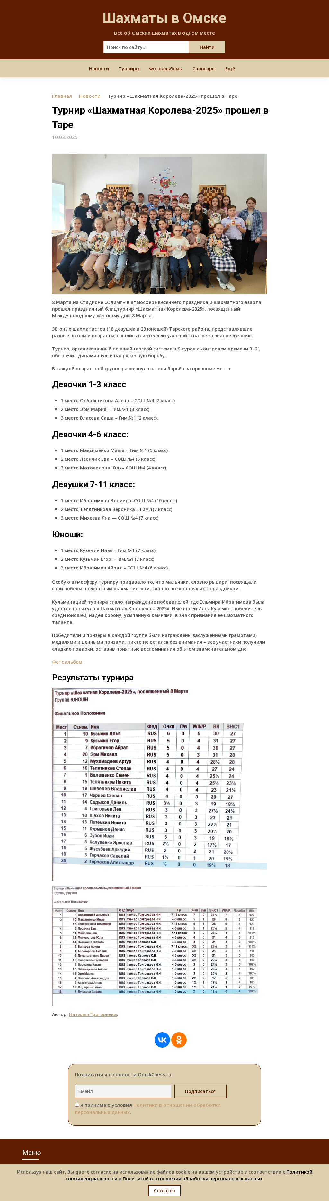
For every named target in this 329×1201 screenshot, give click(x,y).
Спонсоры (204, 69)
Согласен (164, 1190)
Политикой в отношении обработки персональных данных (192, 1179)
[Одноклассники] (179, 1040)
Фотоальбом (67, 662)
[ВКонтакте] (162, 1040)
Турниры (129, 69)
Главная (62, 96)
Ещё (230, 69)
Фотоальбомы (166, 69)
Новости (99, 69)
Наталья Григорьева (93, 1014)
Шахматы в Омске (164, 18)
